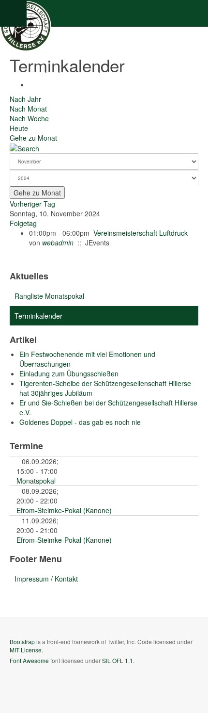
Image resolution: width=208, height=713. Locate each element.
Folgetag (23, 223)
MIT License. (26, 650)
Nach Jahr (25, 99)
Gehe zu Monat (33, 138)
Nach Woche (29, 118)
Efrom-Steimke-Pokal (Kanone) (64, 510)
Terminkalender (38, 316)
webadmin (58, 242)
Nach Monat (28, 108)
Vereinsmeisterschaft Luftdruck (140, 233)
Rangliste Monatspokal (49, 296)
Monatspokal (36, 481)
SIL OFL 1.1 (117, 660)
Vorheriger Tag (32, 204)
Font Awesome (29, 660)
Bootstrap (22, 641)
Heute (19, 128)
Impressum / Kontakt (46, 578)
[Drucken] (31, 84)
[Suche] (24, 147)
